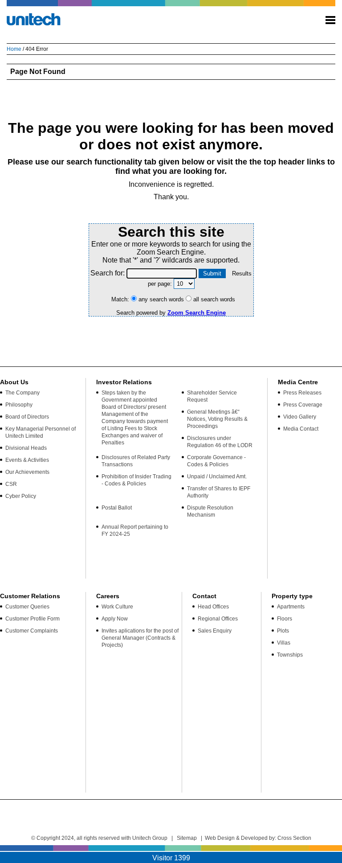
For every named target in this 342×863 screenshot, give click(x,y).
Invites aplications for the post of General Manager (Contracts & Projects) (140, 638)
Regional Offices (218, 619)
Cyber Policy (20, 496)
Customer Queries (27, 607)
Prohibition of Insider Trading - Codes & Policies (136, 480)
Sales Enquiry (215, 631)
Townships (290, 655)
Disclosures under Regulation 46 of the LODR (219, 441)
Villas (283, 643)
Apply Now (115, 619)
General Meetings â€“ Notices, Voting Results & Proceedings (217, 419)
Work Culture (117, 607)
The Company (22, 393)
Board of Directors (27, 417)
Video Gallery (299, 417)
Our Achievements (27, 472)
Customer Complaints (31, 631)
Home (14, 49)
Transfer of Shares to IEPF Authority (218, 492)
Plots (283, 631)
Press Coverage (302, 405)
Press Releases (302, 393)
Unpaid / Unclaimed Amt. (217, 476)
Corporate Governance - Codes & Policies (216, 461)
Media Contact (300, 429)
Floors (284, 619)
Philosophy (19, 405)
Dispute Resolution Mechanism (210, 511)
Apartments (291, 607)
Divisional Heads (26, 448)
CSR (11, 484)
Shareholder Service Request (212, 396)
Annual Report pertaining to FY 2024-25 (135, 530)
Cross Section (294, 838)
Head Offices (213, 607)
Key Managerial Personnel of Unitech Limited (40, 432)
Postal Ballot (117, 508)
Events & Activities (27, 460)
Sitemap (187, 838)
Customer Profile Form (32, 619)
